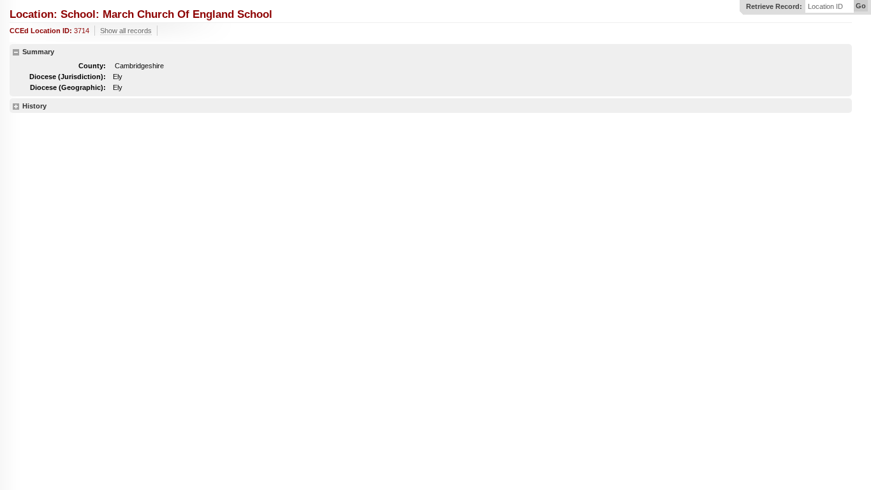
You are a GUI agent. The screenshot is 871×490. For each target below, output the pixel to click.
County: (92, 66)
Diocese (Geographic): (68, 87)
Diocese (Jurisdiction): (67, 76)
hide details (16, 52)
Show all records (126, 30)
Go (861, 6)
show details (16, 106)
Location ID (825, 6)
